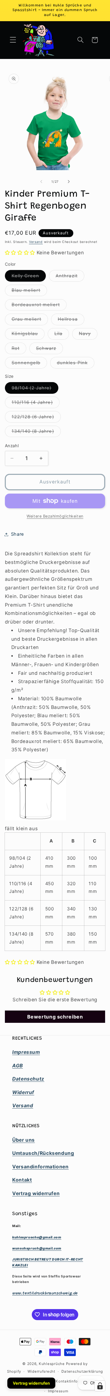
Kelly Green (29, 277)
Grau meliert (30, 320)
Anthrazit (70, 277)
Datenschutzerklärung (82, 1371)
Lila (61, 334)
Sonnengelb (29, 364)
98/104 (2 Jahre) (35, 389)
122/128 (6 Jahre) (36, 418)
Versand (36, 242)
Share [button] (17, 534)
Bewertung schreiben (55, 1017)
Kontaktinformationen (76, 1381)
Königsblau (28, 334)
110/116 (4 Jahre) (36, 403)
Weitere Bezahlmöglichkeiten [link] (55, 516)
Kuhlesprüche (52, 1364)
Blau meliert (29, 291)
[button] (13, 40)
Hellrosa (71, 320)
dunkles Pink (75, 364)
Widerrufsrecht (41, 1371)
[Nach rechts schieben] (68, 182)
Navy (88, 334)
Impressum (58, 1391)
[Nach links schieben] (41, 182)
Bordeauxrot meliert (39, 306)
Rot (19, 349)
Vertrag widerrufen (31, 1383)
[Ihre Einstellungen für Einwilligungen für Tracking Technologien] (100, 1386)
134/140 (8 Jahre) (36, 432)
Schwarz (49, 349)
